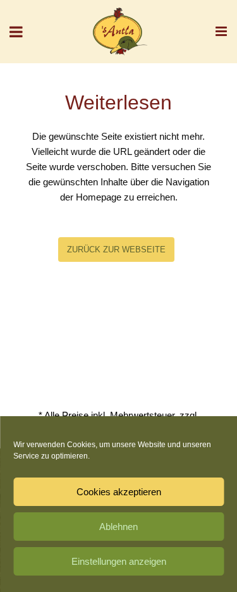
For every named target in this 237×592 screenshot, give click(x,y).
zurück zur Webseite (116, 249)
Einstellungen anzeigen (118, 561)
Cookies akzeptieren (118, 491)
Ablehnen (118, 526)
